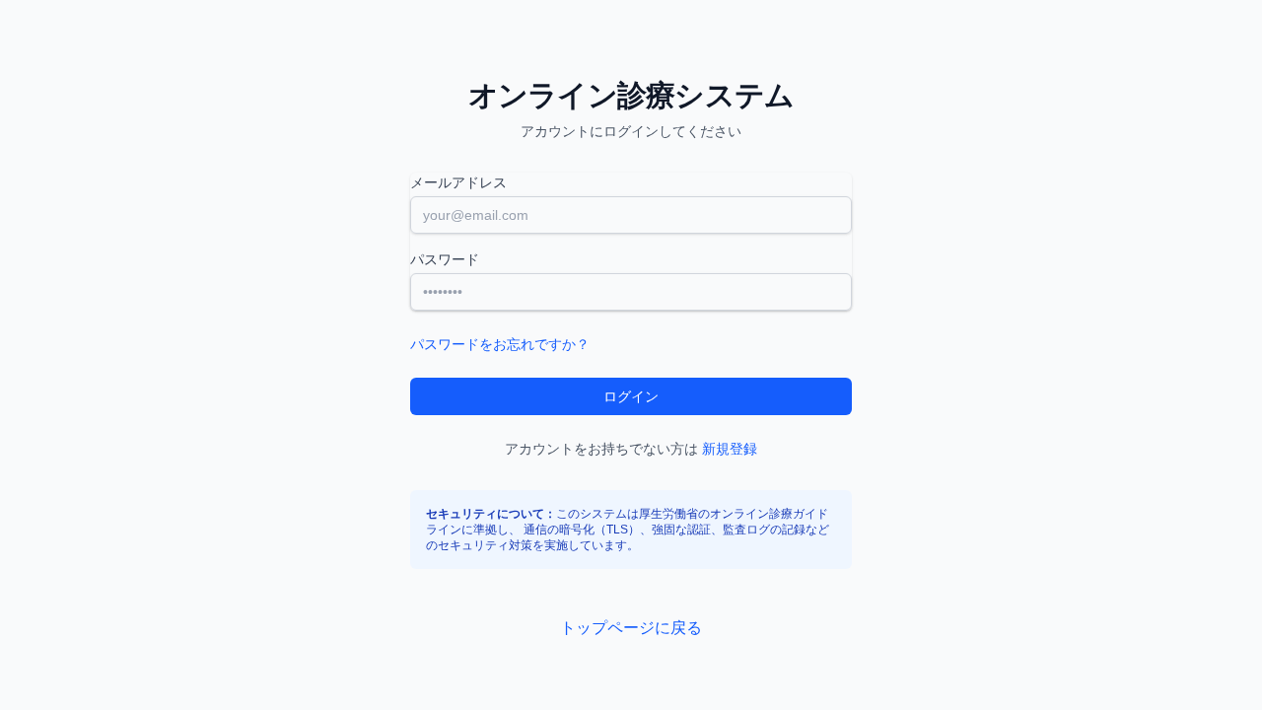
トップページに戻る (631, 627)
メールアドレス (458, 182)
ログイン (631, 396)
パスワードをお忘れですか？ (500, 344)
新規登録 (729, 449)
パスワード (444, 259)
